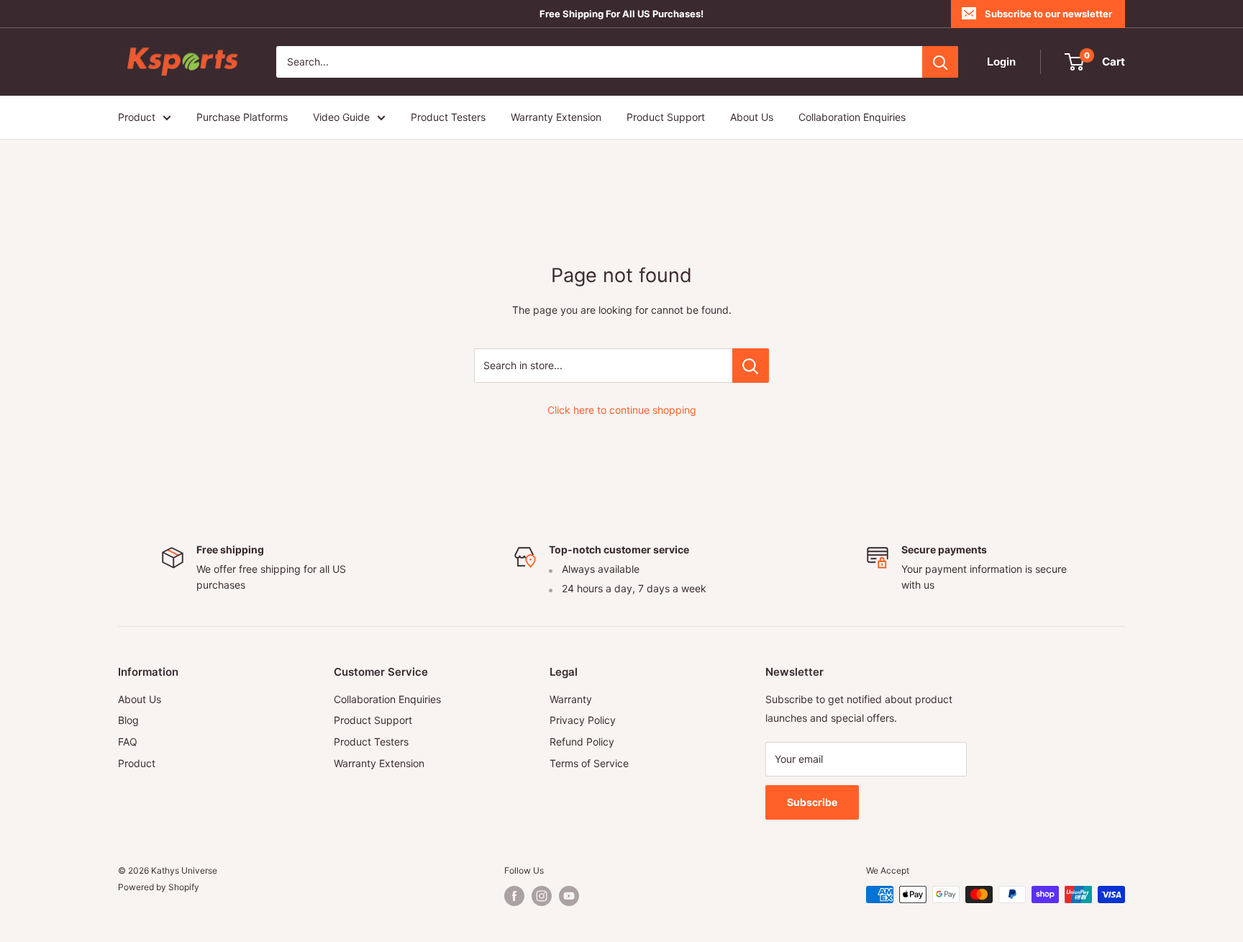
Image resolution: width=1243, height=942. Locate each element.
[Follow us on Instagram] (542, 896)
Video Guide (341, 117)
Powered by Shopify (158, 887)
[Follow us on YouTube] (569, 896)
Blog (128, 720)
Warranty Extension (556, 117)
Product (136, 117)
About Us (751, 117)
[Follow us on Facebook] (514, 896)
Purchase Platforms (242, 117)
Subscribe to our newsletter (1048, 13)
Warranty (571, 699)
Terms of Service (589, 763)
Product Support (666, 117)
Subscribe (812, 802)
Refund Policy (582, 741)
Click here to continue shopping (621, 410)
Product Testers (448, 117)
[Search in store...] (750, 365)
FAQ (127, 741)
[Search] (940, 62)
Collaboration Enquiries (852, 117)
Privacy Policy (583, 720)
